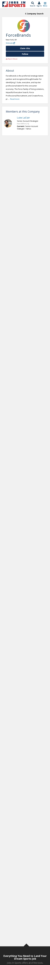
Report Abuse (12, 59)
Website (9, 43)
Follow (25, 54)
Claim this (25, 48)
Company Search (34, 13)
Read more (14, 99)
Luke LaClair (23, 117)
